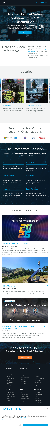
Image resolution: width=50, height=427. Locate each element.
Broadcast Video (24, 394)
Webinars (30, 176)
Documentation (38, 394)
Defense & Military (10, 105)
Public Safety (24, 381)
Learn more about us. (34, 60)
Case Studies (31, 162)
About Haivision (10, 392)
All (21, 392)
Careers (8, 398)
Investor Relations (11, 396)
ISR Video (9, 376)
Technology (23, 383)
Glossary (6, 189)
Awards (8, 404)
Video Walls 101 (38, 402)
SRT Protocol (38, 380)
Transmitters (9, 385)
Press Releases (32, 189)
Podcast (36, 396)
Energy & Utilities (33, 105)
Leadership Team (10, 394)
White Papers (8, 176)
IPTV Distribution (10, 378)
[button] (4, 3)
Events (8, 400)
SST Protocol (38, 382)
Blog (5, 162)
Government (23, 379)
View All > (37, 385)
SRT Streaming (10, 380)
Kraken (36, 373)
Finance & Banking (25, 377)
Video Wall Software (39, 378)
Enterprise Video (24, 396)
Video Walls (9, 374)
